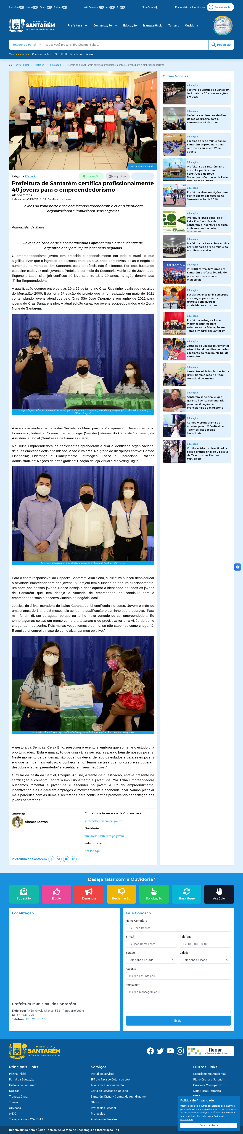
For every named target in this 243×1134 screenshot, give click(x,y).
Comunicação (102, 25)
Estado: (131, 952)
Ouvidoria (191, 25)
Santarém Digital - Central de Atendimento (118, 1096)
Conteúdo (16, 7)
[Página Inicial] (32, 25)
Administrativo (197, 7)
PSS (56, 54)
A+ (110, 7)
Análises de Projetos (104, 1119)
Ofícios (95, 1102)
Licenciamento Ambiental (209, 1074)
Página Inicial (21, 64)
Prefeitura (75, 25)
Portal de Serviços (102, 1074)
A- (120, 7)
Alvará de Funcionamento (107, 1085)
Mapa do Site (181, 7)
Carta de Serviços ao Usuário (109, 1091)
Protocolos (98, 1113)
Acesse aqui (92, 851)
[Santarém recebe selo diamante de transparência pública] (222, 25)
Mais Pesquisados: (19, 54)
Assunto (131, 968)
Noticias (14, 1091)
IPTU (64, 54)
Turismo (173, 25)
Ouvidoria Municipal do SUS (210, 1085)
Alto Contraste (93, 7)
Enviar (178, 1020)
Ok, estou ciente (209, 1125)
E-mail (130, 936)
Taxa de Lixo (76, 54)
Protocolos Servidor (103, 1108)
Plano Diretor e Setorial (208, 1079)
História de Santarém (22, 1085)
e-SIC (12, 1113)
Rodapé (60, 7)
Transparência (152, 25)
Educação (130, 25)
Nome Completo (136, 920)
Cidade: (184, 952)
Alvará (90, 54)
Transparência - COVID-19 (26, 1119)
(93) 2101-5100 (36, 1019)
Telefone (185, 936)
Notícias (39, 64)
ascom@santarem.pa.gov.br (103, 821)
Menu (32, 7)
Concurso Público (41, 54)
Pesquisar (224, 44)
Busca (45, 7)
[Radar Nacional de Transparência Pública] (210, 1051)
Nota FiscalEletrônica (207, 1091)
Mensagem (133, 984)
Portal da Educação (21, 1079)
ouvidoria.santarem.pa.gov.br (104, 836)
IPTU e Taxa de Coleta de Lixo (110, 1079)
